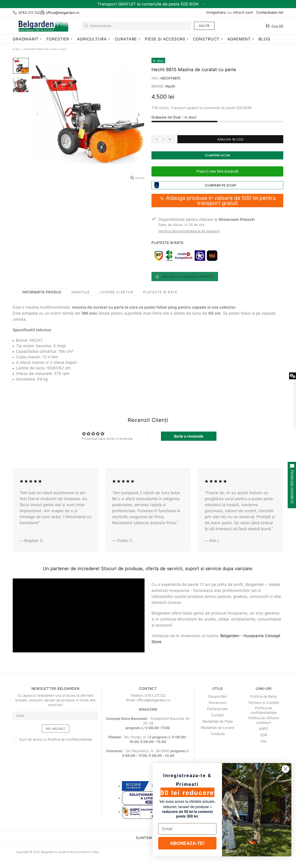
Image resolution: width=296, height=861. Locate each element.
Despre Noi (217, 696)
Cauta (204, 25)
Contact (217, 715)
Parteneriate (217, 709)
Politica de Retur (263, 696)
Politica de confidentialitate (70, 739)
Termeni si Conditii (263, 702)
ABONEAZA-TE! (187, 843)
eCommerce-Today (86, 852)
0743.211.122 (155, 695)
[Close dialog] (285, 769)
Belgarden (42, 25)
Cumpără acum (217, 155)
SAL (263, 741)
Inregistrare (216, 12)
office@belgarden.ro (62, 12)
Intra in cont (243, 12)
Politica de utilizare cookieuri (263, 720)
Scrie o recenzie (188, 436)
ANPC (263, 729)
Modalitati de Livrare (217, 727)
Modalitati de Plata (218, 721)
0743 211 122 (29, 12)
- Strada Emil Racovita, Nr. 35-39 (148, 720)
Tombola (217, 734)
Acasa (16, 49)
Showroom (217, 702)
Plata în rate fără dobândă (217, 171)
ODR (263, 735)
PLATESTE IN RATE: (167, 242)
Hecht (170, 86)
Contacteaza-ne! (269, 12)
